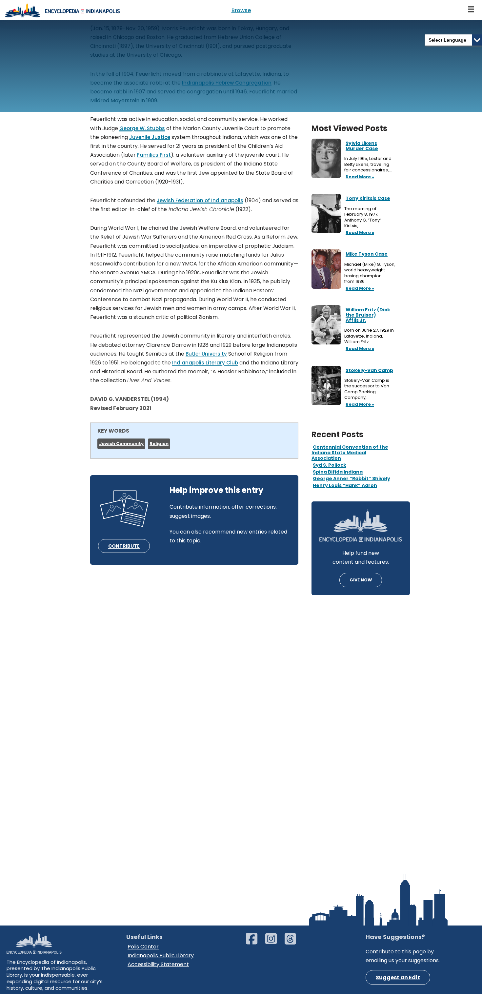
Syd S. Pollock (329, 465)
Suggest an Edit (398, 977)
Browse (241, 10)
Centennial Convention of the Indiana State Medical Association (349, 452)
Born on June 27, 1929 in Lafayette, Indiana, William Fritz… (369, 336)
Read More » (359, 177)
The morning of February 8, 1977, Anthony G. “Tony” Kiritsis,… (362, 217)
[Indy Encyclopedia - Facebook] (255, 941)
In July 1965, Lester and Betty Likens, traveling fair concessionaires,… (368, 164)
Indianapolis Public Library (161, 955)
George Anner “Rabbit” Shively (351, 478)
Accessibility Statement (158, 964)
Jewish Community (121, 443)
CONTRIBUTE (124, 546)
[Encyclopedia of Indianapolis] (62, 10)
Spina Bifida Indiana (338, 472)
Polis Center (143, 946)
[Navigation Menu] (471, 10)
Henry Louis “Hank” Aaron (345, 485)
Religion (159, 443)
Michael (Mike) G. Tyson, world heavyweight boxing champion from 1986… (369, 273)
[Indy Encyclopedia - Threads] (294, 941)
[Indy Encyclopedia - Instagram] (274, 941)
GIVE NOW (361, 580)
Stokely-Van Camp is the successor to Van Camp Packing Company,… (366, 389)
